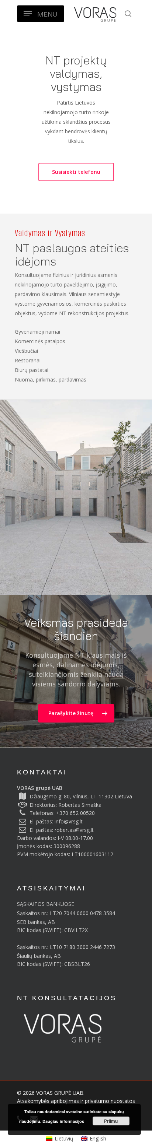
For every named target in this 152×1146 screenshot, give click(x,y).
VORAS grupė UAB (39, 787)
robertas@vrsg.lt (74, 829)
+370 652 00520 (75, 812)
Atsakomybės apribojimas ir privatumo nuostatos (76, 1100)
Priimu (111, 1121)
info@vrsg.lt (69, 821)
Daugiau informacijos (63, 1121)
